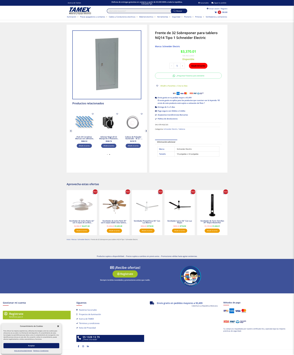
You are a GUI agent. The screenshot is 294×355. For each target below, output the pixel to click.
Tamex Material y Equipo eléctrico (80, 11)
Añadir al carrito (84, 146)
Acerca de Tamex (74, 3)
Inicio (68, 239)
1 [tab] (107, 154)
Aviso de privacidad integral (23, 351)
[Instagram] (83, 346)
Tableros (181, 129)
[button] (58, 326)
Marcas (74, 239)
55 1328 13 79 (91, 337)
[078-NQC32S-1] (106, 64)
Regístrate (16, 314)
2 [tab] (110, 154)
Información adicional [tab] (166, 142)
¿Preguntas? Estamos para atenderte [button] (190, 76)
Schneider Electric (171, 129)
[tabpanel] (84, 130)
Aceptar (31, 346)
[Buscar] (179, 11)
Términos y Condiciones (40, 351)
